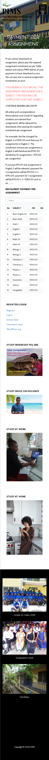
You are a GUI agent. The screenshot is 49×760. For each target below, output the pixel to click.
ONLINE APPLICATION (38, 735)
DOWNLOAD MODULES (20, 731)
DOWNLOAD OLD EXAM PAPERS (29, 735)
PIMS (11, 11)
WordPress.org (14, 329)
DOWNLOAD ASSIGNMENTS (29, 731)
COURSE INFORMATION (11, 727)
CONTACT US (29, 723)
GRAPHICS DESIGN (11, 735)
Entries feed (12, 319)
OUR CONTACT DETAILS (38, 723)
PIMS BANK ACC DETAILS (11, 731)
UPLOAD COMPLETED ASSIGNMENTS (38, 731)
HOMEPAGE (11, 723)
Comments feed (14, 324)
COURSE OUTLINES (20, 727)
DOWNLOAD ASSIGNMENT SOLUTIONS (20, 735)
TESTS (20, 739)
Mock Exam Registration (38, 739)
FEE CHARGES (38, 727)
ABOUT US (20, 723)
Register (11, 310)
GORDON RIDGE (29, 739)
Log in (9, 315)
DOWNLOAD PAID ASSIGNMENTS (11, 739)
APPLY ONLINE (29, 727)
